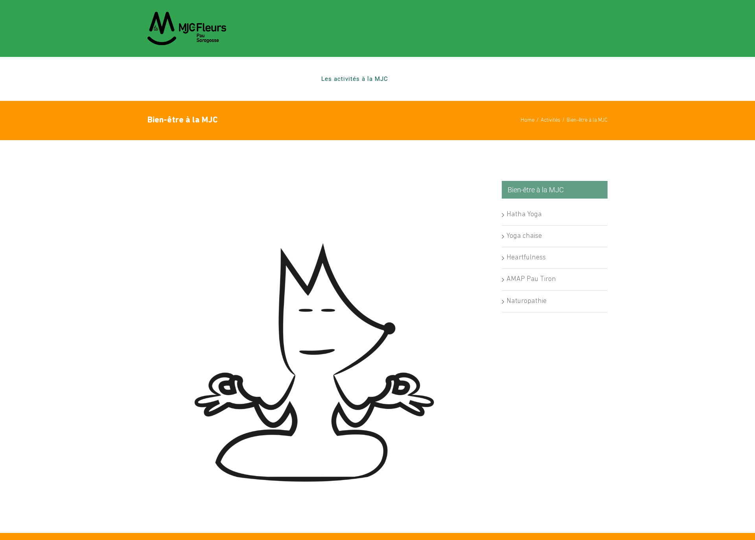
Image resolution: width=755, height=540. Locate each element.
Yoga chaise (524, 236)
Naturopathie (526, 301)
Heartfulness (526, 257)
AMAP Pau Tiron (531, 279)
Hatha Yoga (524, 214)
